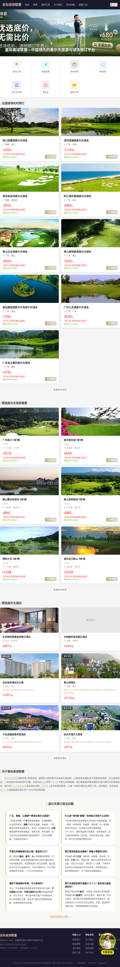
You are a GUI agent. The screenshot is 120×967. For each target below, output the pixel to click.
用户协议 (89, 952)
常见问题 (4, 789)
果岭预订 (46, 786)
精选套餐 (76, 944)
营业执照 (102, 963)
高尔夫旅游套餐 (18, 786)
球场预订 (76, 939)
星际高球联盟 (11, 778)
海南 (44, 782)
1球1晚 (54, 782)
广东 (4, 782)
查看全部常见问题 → (60, 916)
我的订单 (76, 952)
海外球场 (76, 948)
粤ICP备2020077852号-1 (63, 963)
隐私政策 (89, 948)
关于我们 (89, 939)
